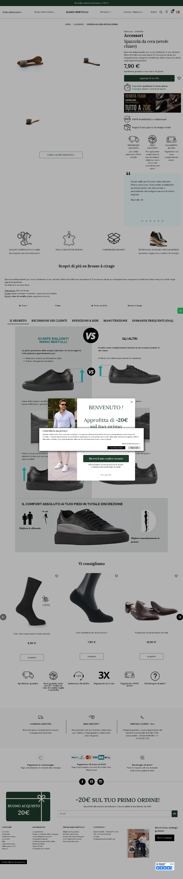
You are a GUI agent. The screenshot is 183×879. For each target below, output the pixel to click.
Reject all (134, 448)
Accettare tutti (116, 448)
